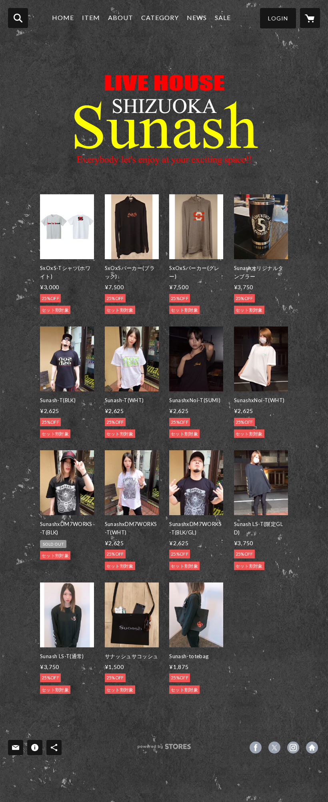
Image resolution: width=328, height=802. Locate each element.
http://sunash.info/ (312, 748)
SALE (223, 17)
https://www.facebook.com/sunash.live (256, 748)
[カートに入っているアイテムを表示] (310, 18)
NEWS (197, 17)
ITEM (91, 17)
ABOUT (120, 17)
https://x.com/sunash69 (274, 748)
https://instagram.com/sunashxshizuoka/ (293, 748)
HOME (63, 17)
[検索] (18, 18)
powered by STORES (164, 749)
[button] (278, 18)
